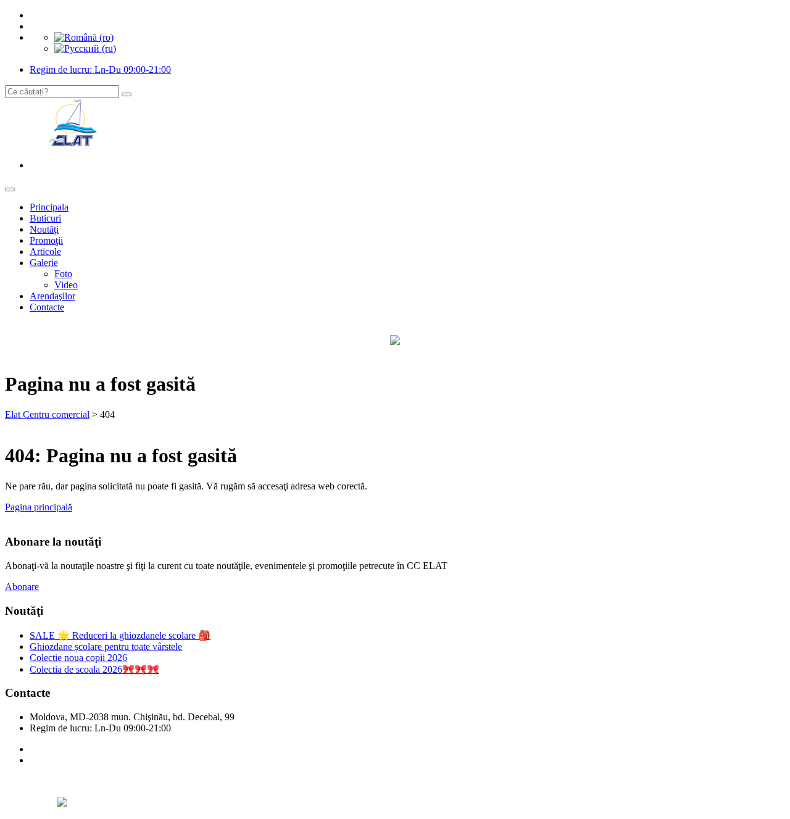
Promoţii (46, 240)
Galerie (44, 262)
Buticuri (45, 218)
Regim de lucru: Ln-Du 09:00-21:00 (100, 69)
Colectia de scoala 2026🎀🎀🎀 (94, 669)
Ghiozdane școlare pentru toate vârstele (106, 646)
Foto (63, 273)
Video (66, 285)
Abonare (22, 586)
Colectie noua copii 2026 (78, 657)
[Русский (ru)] (85, 48)
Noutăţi (44, 229)
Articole (45, 251)
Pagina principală (38, 507)
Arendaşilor (52, 296)
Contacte (47, 307)
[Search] (126, 94)
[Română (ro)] (84, 37)
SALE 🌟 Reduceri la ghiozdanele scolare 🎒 (120, 635)
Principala (49, 207)
